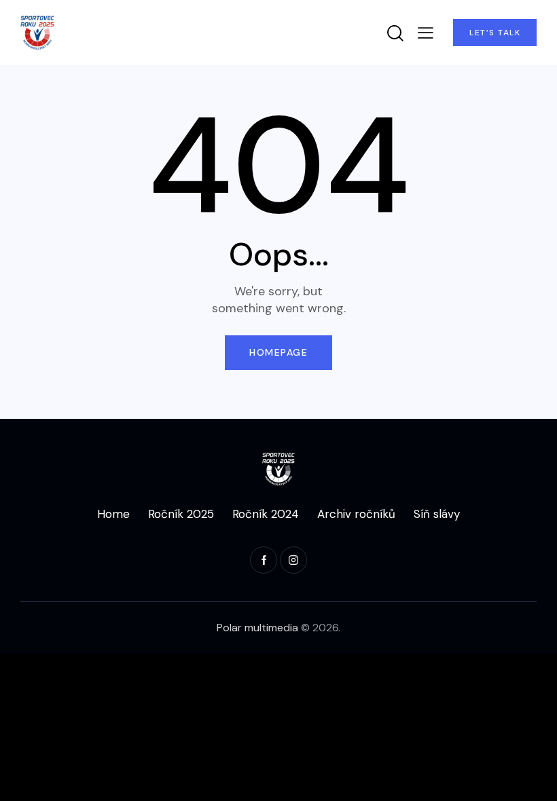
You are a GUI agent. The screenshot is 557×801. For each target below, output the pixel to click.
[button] (425, 32)
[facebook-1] (263, 560)
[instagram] (293, 560)
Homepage (278, 352)
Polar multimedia (257, 627)
